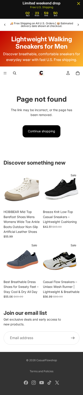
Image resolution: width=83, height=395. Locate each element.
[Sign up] (72, 338)
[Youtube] (41, 382)
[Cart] (78, 73)
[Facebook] (26, 382)
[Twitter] (57, 382)
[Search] (14, 73)
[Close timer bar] (78, 3)
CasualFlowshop (46, 360)
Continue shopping (41, 131)
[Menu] (5, 73)
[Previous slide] (5, 25)
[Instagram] (33, 382)
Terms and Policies (41, 371)
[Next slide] (78, 25)
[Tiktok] (49, 382)
